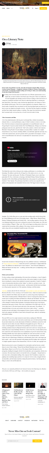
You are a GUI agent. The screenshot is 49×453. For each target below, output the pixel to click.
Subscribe (43, 8)
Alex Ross (4, 291)
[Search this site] (33, 8)
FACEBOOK (27, 420)
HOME (3, 8)
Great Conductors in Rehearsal (11, 263)
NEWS (8, 8)
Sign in (36, 8)
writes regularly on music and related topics (36, 291)
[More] (12, 8)
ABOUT (7, 420)
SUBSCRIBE (13, 420)
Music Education (6, 36)
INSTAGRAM (34, 420)
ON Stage (8, 43)
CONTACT (20, 420)
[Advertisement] (24, 22)
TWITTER (41, 420)
